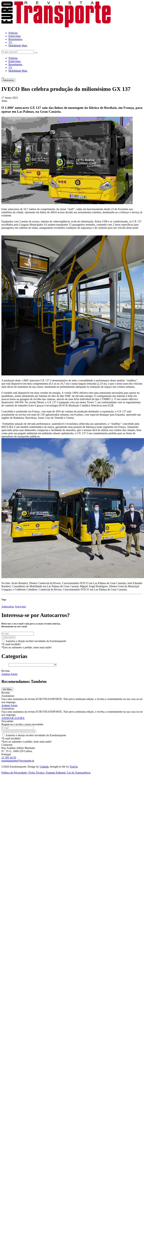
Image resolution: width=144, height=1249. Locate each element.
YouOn (74, 766)
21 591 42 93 (8, 757)
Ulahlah (44, 766)
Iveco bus (20, 606)
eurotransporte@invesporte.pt (17, 760)
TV (10, 67)
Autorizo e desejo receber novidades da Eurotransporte (35, 641)
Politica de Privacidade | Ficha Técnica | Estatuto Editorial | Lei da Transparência (45, 772)
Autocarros (8, 80)
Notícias (13, 58)
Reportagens (15, 64)
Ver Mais (7, 689)
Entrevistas (14, 61)
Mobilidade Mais (17, 70)
